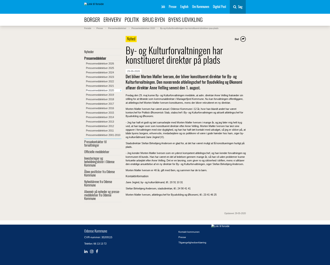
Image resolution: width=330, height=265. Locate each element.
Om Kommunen (200, 7)
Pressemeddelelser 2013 (100, 121)
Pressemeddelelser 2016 (100, 108)
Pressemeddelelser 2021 (100, 85)
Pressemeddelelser (95, 58)
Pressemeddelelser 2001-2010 (103, 135)
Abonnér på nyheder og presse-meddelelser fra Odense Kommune (102, 195)
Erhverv (112, 20)
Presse (173, 7)
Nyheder (89, 52)
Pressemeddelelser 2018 (100, 99)
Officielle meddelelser (96, 152)
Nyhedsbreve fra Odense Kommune (98, 183)
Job (163, 7)
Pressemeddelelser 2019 (100, 94)
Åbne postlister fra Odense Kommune (99, 173)
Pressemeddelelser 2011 (100, 130)
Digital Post (219, 7)
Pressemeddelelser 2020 (100, 90)
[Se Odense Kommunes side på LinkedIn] (85, 251)
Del (237, 39)
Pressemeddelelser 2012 (100, 126)
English (184, 7)
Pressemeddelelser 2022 (100, 81)
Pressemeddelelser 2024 (100, 72)
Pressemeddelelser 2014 (100, 117)
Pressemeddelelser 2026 (100, 63)
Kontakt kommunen (189, 231)
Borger (92, 20)
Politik (132, 20)
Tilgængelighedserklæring (192, 242)
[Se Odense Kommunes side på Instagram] (91, 251)
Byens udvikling (185, 20)
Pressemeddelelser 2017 (100, 103)
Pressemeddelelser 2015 (100, 112)
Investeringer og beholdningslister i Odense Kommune (99, 162)
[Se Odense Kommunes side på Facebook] (97, 251)
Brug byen (153, 20)
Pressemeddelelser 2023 (100, 76)
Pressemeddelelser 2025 (100, 68)
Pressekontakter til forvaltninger (95, 143)
